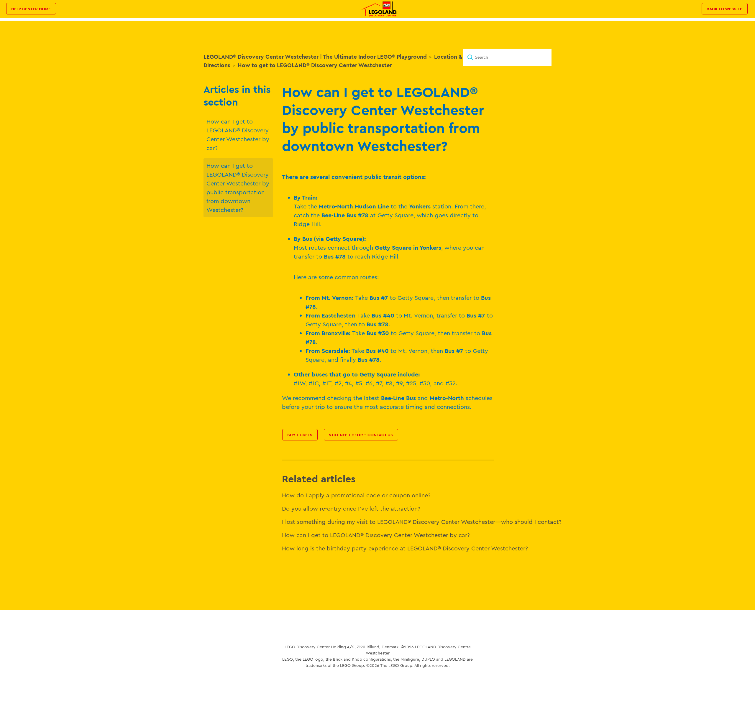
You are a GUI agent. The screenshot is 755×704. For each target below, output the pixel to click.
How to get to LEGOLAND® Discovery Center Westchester (315, 65)
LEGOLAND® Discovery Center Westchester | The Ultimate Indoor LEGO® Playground (315, 56)
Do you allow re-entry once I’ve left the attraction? (351, 508)
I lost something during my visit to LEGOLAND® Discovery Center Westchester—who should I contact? (422, 521)
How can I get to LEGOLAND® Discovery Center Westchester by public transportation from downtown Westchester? (237, 187)
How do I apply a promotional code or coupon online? (356, 495)
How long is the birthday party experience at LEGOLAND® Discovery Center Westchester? (405, 548)
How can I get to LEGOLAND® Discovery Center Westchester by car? (237, 135)
